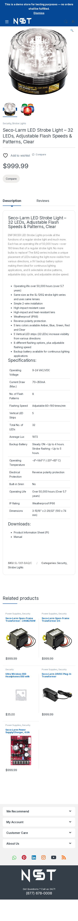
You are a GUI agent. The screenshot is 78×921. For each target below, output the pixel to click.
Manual (18, 536)
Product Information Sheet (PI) (31, 532)
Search (66, 22)
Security (7, 123)
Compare (41, 154)
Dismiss (39, 13)
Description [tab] (12, 201)
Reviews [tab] (42, 201)
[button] (71, 30)
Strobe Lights (19, 123)
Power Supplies (13, 613)
